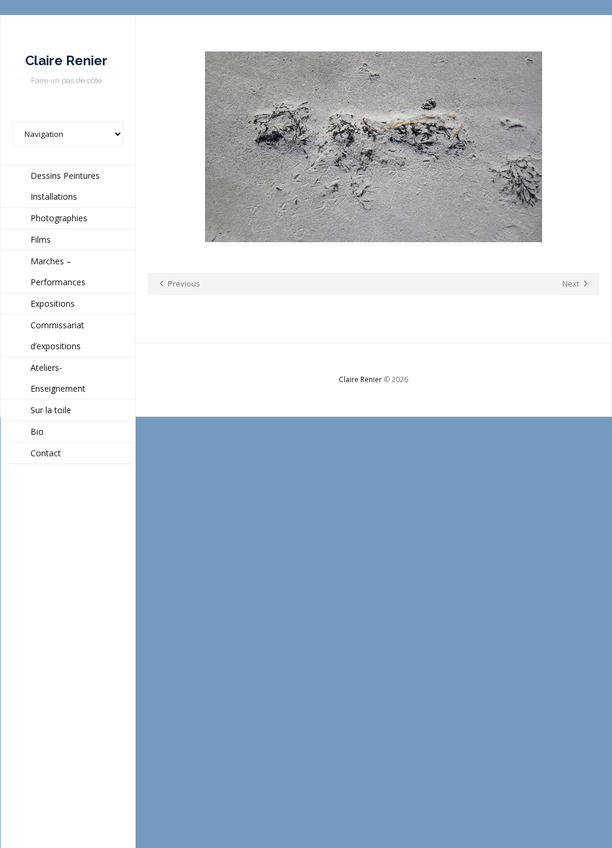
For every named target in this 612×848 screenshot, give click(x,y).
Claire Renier (360, 379)
